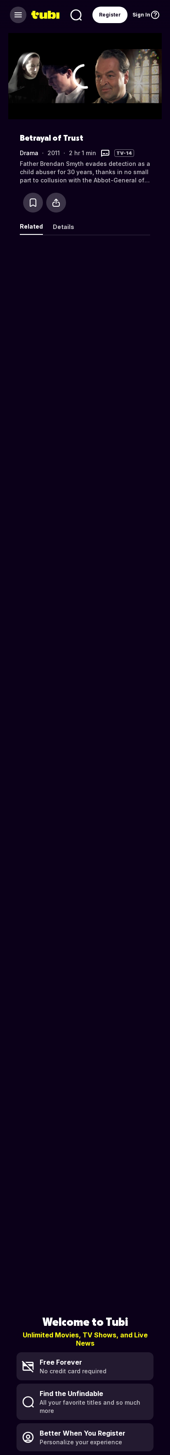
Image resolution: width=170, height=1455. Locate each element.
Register (110, 15)
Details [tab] (63, 226)
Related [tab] (31, 226)
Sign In (141, 15)
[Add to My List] (33, 203)
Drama (29, 152)
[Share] (56, 203)
